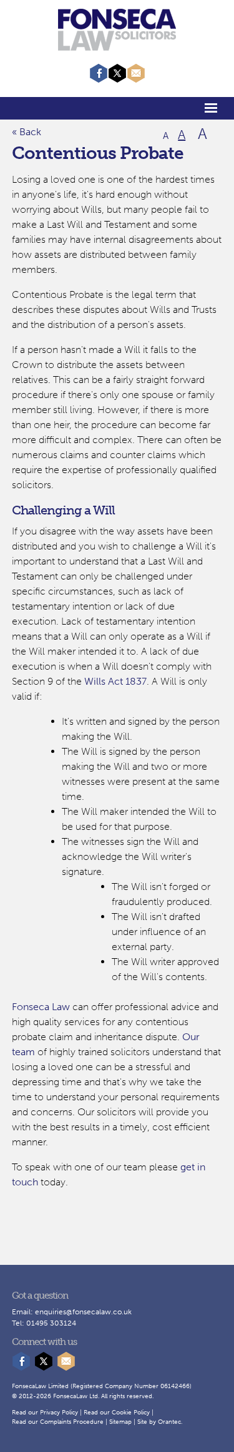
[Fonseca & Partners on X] (117, 79)
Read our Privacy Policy (45, 1412)
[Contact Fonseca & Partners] (136, 79)
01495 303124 (51, 1323)
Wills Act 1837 (115, 681)
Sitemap (120, 1422)
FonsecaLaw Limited (40, 1386)
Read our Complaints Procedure (58, 1422)
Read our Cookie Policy (117, 1412)
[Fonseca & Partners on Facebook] (98, 79)
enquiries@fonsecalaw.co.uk (83, 1311)
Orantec (169, 1422)
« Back (26, 132)
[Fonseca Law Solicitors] (117, 44)
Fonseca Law (41, 1007)
